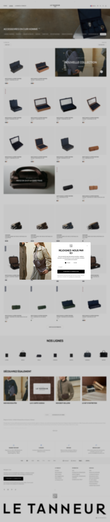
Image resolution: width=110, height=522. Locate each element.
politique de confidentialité (74, 276)
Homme (75, 262)
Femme (68, 262)
